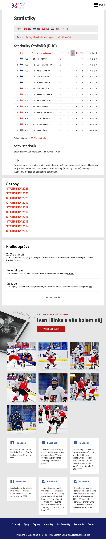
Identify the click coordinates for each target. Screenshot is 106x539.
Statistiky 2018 (17, 207)
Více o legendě (51, 329)
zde (18, 260)
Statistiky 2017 (17, 212)
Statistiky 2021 (17, 198)
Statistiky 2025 (17, 188)
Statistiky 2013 (17, 231)
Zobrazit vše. (40, 138)
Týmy (26, 524)
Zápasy (36, 524)
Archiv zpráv (53, 298)
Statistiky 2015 (17, 221)
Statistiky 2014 (17, 226)
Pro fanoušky (63, 524)
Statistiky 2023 (17, 193)
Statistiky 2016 (17, 217)
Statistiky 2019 (17, 202)
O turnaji (15, 524)
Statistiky (48, 524)
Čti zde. (70, 273)
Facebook (21, 443)
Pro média (79, 524)
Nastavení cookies (81, 535)
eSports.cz (32, 535)
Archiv (91, 524)
